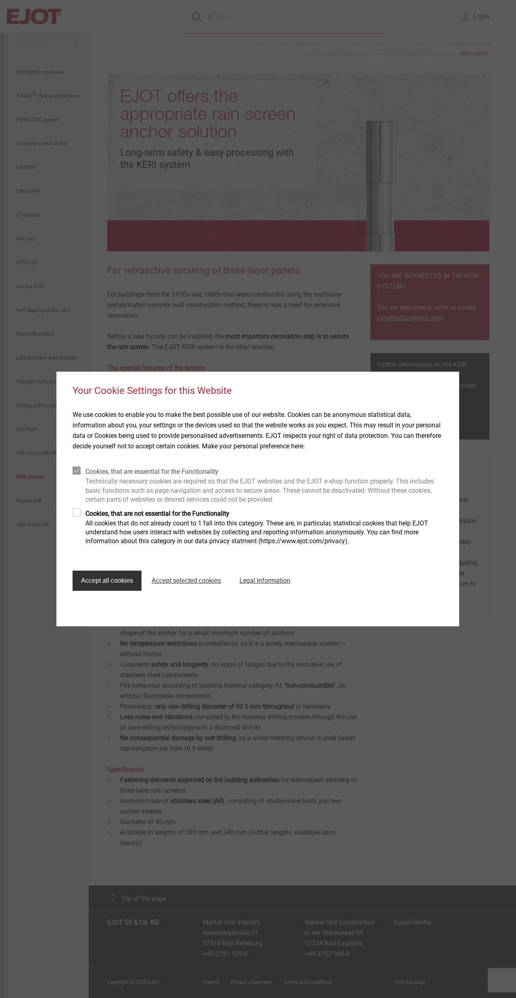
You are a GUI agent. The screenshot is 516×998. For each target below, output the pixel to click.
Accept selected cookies (186, 580)
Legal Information (264, 580)
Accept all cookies (107, 580)
